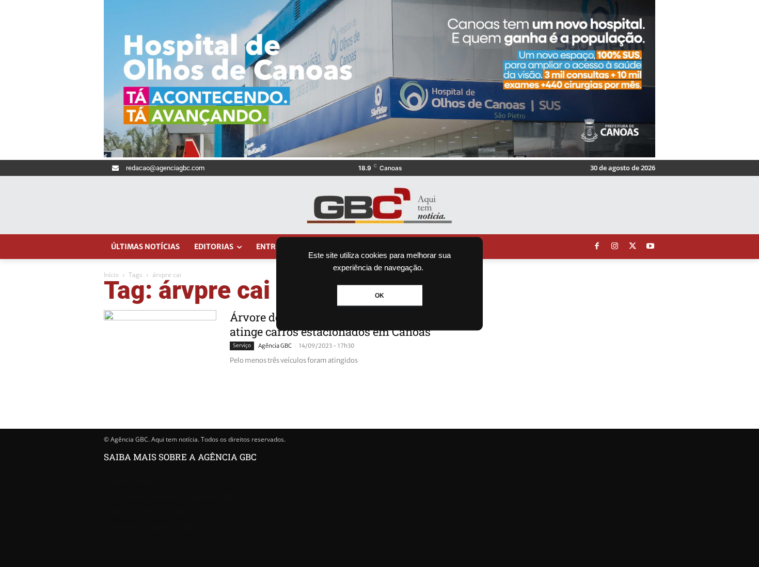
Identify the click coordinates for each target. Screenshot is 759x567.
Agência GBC (275, 345)
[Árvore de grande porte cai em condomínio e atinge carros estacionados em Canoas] (160, 348)
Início (111, 274)
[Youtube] (650, 246)
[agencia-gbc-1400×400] (379, 154)
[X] (632, 246)
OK (379, 295)
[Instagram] (615, 246)
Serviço (242, 345)
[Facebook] (597, 246)
